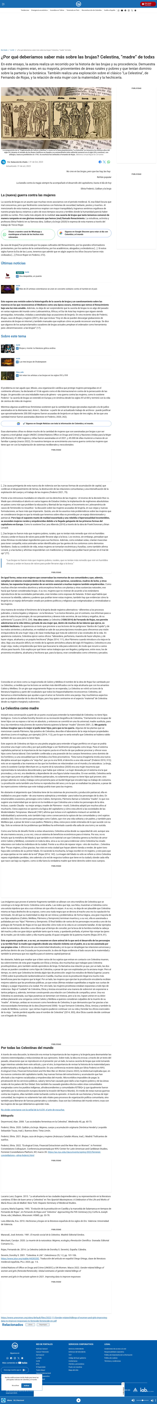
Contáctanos (73, 1361)
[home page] (78, 3)
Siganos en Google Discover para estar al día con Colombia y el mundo (86, 233)
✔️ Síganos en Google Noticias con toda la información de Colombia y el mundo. (58, 423)
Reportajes (43, 1324)
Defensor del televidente (77, 1352)
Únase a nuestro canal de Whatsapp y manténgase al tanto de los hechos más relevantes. (26, 234)
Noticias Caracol (41, 1349)
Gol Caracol (40, 1355)
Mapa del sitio (73, 1370)
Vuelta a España (109, 10)
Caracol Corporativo (43, 1376)
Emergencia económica (39, 10)
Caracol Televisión (42, 1352)
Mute (133, 1400)
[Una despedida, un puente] (7, 275)
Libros (30, 1324)
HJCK (12, 50)
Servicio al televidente (76, 1349)
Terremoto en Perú (72, 10)
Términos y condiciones (112, 1361)
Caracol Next (40, 1379)
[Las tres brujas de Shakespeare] (7, 362)
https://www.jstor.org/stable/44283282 (20, 1258)
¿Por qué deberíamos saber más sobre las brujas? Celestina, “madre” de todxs (44, 50)
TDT (70, 1355)
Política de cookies (111, 1358)
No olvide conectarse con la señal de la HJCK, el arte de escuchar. (33, 1109)
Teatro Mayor (40, 1370)
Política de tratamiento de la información (118, 1355)
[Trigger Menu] (3, 4)
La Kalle (39, 1358)
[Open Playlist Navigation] (155, 1400)
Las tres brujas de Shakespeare (32, 362)
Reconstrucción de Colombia (92, 10)
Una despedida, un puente (30, 276)
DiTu (37, 1364)
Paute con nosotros (75, 1367)
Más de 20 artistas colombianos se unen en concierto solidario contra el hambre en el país (58, 289)
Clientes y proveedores (76, 1364)
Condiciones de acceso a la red (115, 1349)
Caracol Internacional (43, 1373)
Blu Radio (4, 50)
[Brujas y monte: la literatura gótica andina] (7, 348)
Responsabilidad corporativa (114, 1352)
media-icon (78, 1400)
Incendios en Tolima (57, 10)
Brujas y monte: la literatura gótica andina (37, 348)
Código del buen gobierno (77, 1358)
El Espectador (41, 1367)
